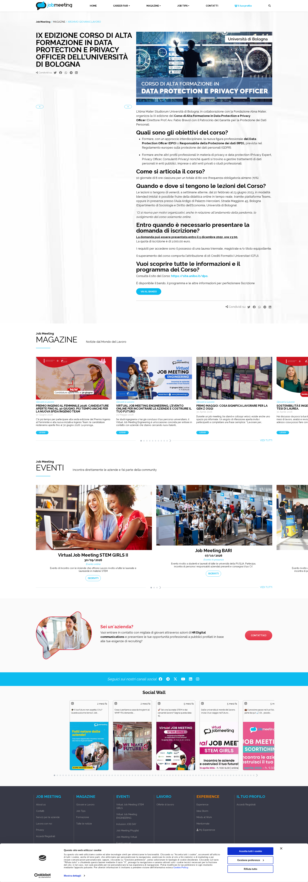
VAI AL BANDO (149, 291)
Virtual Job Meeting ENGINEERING (126, 816)
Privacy (40, 829)
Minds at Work (204, 817)
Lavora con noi (44, 823)
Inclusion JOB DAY (126, 824)
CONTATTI (212, 5)
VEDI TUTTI (266, 440)
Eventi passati (123, 843)
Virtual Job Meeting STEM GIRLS (130, 806)
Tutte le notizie (84, 823)
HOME (93, 5)
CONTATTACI (258, 635)
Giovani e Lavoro (85, 804)
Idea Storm (202, 811)
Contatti (40, 811)
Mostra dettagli (72, 875)
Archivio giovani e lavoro (84, 21)
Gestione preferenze (248, 860)
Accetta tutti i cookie (250, 851)
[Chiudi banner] (281, 848)
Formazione (82, 817)
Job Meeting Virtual (126, 837)
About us (41, 804)
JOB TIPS (182, 5)
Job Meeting (43, 21)
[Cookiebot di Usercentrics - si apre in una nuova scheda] (43, 875)
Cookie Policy (180, 867)
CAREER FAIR (120, 5)
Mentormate (203, 823)
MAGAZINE (152, 5)
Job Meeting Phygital (127, 830)
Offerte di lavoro (165, 804)
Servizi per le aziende (48, 817)
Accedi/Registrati (45, 836)
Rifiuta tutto (250, 869)
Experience (203, 804)
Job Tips (81, 811)
